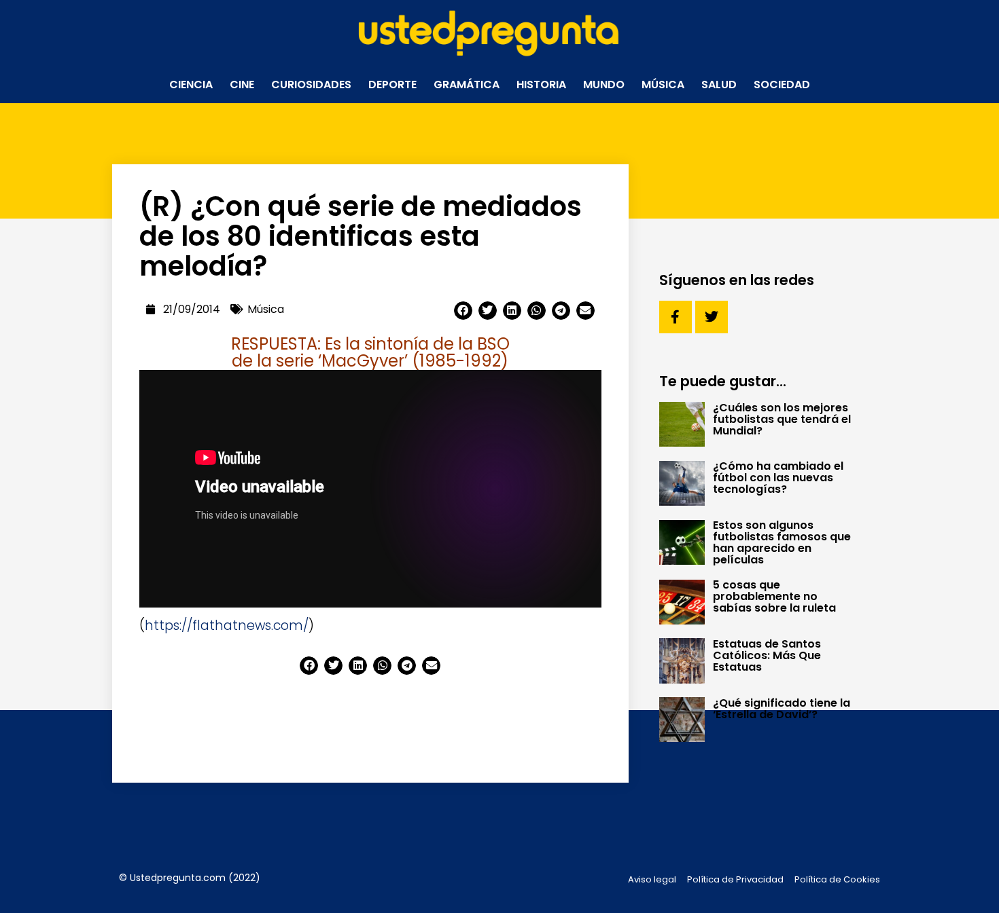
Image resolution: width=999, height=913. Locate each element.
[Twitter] (711, 317)
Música (663, 84)
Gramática (467, 84)
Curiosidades (311, 84)
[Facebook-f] (675, 317)
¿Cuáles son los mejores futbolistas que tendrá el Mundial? (782, 419)
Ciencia (191, 84)
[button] (463, 310)
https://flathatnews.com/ (227, 625)
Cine (242, 84)
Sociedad (782, 84)
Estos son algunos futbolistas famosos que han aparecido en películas (782, 542)
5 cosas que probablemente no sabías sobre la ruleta (774, 596)
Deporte (392, 84)
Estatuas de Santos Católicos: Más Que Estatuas (767, 655)
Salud (719, 84)
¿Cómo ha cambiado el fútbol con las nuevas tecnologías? (778, 477)
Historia (541, 84)
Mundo (604, 84)
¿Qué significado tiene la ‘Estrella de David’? (781, 708)
